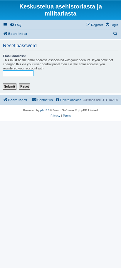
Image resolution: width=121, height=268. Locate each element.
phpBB (45, 110)
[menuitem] (15, 24)
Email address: (14, 56)
